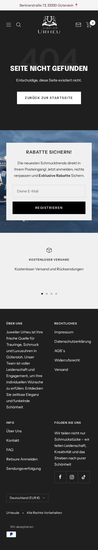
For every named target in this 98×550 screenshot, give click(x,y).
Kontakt (12, 440)
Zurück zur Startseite (49, 98)
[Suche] (18, 24)
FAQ (9, 449)
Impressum (63, 332)
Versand (61, 369)
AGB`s (59, 350)
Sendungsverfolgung (23, 468)
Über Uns (14, 431)
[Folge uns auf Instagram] (72, 477)
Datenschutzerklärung (72, 341)
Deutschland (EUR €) (25, 498)
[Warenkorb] (89, 24)
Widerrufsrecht (67, 360)
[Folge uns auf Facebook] (60, 477)
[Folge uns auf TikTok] (84, 477)
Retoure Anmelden (22, 459)
